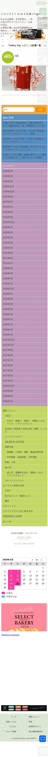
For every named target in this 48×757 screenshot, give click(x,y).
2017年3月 (8, 375)
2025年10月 (8, 191)
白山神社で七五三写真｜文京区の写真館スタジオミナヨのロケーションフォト (24, 140)
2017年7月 (8, 360)
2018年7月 (8, 324)
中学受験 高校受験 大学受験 (22, 457)
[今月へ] (37, 560)
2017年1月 (8, 381)
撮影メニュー (9, 410)
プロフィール (9, 506)
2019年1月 (8, 319)
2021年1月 (8, 263)
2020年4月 (8, 273)
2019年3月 (8, 314)
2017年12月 (8, 340)
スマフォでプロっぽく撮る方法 (18, 511)
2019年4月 (8, 309)
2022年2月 (8, 243)
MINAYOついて (35, 727)
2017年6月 (8, 365)
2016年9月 (8, 391)
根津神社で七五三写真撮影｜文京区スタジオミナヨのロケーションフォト (24, 148)
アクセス (12, 727)
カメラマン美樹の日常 (13, 485)
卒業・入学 (10, 462)
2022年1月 (8, 248)
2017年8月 (8, 355)
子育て (8, 491)
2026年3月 (8, 176)
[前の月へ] (30, 560)
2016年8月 (8, 396)
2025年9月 (8, 197)
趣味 (7, 501)
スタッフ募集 (11, 732)
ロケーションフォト (14, 480)
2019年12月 (8, 289)
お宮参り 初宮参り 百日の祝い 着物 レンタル (26, 430)
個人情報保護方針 (36, 732)
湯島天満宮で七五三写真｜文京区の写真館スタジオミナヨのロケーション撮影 (24, 132)
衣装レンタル (11, 722)
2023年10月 (8, 222)
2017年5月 (8, 370)
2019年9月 (8, 294)
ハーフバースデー (13, 437)
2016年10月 (8, 386)
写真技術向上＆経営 (12, 516)
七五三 (8, 416)
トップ (13, 717)
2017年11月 (8, 345)
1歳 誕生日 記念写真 (14, 442)
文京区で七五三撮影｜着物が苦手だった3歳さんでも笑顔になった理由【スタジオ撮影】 (25, 156)
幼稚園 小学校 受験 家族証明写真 (25, 452)
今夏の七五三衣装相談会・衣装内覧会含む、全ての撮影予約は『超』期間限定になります (24, 124)
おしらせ (7, 521)
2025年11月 (8, 186)
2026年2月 (8, 181)
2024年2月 (8, 217)
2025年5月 (8, 202)
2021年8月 (8, 253)
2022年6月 (8, 237)
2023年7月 (8, 227)
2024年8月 (8, 212)
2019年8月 (8, 299)
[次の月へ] (43, 560)
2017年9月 (8, 350)
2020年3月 (8, 278)
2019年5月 (8, 304)
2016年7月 (8, 401)
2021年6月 (8, 258)
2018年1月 (8, 335)
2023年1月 (8, 232)
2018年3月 (8, 329)
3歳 (16, 55)
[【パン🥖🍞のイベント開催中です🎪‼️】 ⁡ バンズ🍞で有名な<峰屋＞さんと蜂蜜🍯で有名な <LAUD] (24, 626)
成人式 (8, 467)
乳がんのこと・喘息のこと (17, 496)
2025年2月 (8, 207)
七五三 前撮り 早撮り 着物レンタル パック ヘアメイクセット (27, 422)
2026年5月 (8, 171)
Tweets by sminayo (10, 635)
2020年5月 (8, 268)
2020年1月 (8, 283)
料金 (30, 722)
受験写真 (9, 447)
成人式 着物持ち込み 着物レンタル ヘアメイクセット (26, 473)
